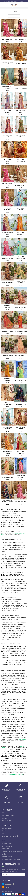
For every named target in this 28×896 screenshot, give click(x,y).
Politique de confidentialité (10, 836)
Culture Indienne (6, 843)
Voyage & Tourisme (7, 857)
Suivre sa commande (8, 815)
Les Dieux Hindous (7, 846)
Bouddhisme (5, 849)
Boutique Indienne (7, 828)
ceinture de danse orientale (15, 774)
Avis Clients (5, 818)
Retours (4, 831)
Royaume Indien (8, 891)
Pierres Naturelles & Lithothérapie (12, 851)
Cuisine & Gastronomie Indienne (11, 859)
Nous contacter (6, 821)
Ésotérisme (5, 854)
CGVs (3, 833)
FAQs (3, 813)
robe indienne (22, 739)
